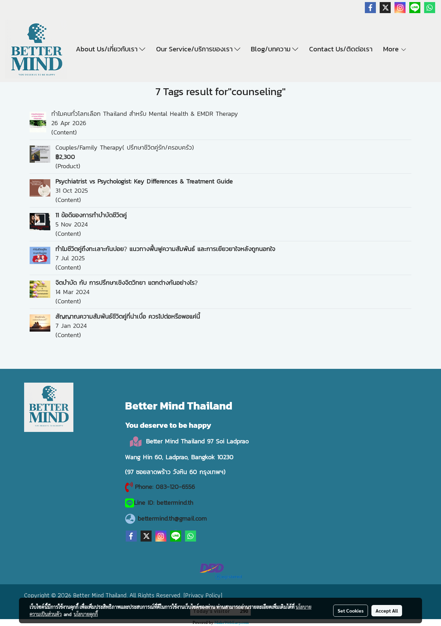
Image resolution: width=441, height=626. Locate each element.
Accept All (387, 610)
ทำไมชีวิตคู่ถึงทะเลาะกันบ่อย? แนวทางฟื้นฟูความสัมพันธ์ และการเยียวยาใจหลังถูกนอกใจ (165, 248)
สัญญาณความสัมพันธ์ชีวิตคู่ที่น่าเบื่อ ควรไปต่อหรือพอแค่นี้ (127, 316)
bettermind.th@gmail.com (172, 518)
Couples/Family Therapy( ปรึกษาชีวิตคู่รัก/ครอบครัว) (124, 147)
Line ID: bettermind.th (163, 502)
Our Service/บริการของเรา (195, 49)
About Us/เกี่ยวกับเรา (107, 49)
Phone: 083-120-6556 (166, 486)
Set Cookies (350, 610)
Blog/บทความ (271, 49)
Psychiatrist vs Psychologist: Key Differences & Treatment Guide (144, 181)
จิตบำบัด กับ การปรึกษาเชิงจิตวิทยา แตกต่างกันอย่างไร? (126, 282)
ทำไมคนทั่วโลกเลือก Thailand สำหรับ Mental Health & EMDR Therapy (144, 113)
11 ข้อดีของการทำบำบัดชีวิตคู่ (91, 215)
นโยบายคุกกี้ (86, 614)
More (391, 49)
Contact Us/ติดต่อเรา (340, 49)
